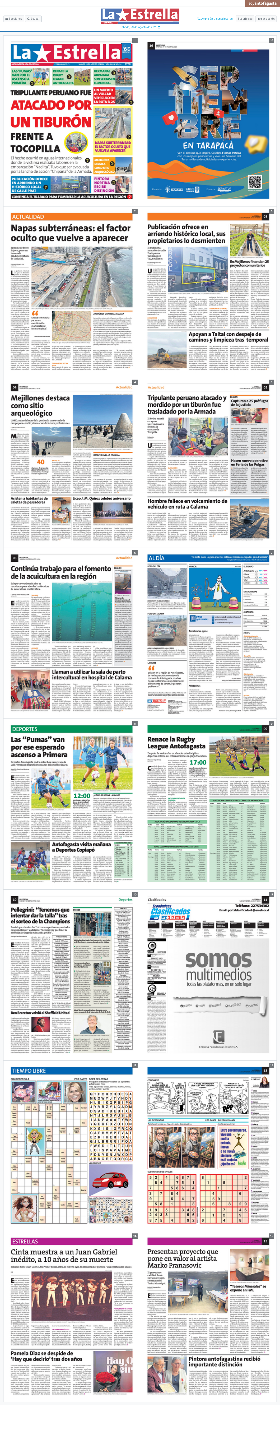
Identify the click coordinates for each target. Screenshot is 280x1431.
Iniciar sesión (266, 18)
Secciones (15, 18)
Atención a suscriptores (216, 18)
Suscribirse (245, 18)
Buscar (35, 18)
